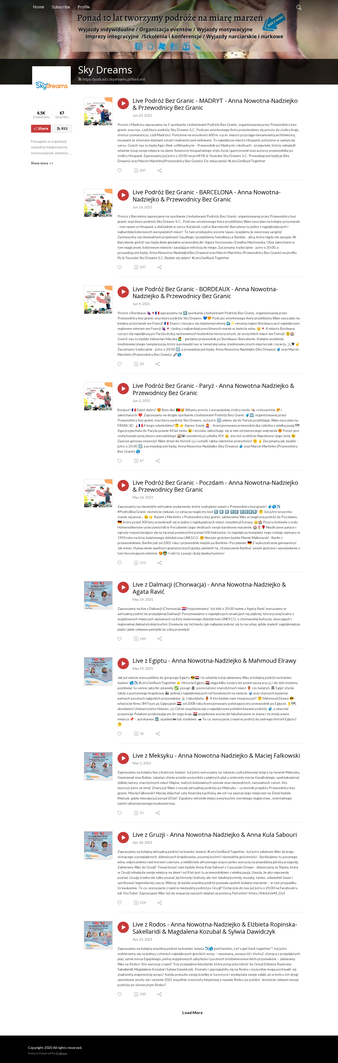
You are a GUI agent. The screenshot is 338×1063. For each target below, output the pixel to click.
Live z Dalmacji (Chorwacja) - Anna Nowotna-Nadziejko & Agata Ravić (209, 588)
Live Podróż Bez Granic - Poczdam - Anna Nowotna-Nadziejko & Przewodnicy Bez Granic (215, 486)
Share (43, 128)
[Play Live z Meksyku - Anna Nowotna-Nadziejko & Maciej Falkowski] (123, 758)
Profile (84, 7)
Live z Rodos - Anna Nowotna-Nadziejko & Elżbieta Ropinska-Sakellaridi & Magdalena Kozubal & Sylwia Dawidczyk (215, 928)
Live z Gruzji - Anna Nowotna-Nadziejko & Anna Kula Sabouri (215, 834)
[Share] (160, 170)
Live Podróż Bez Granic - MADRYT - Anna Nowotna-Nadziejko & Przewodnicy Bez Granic (215, 104)
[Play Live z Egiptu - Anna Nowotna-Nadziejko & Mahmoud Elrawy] (123, 663)
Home (38, 7)
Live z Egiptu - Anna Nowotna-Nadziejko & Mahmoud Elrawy (214, 660)
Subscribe (61, 7)
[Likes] (120, 170)
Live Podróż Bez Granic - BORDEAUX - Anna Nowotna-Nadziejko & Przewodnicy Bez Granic (205, 293)
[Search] (298, 7)
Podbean (61, 1053)
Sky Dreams (105, 69)
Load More (192, 1012)
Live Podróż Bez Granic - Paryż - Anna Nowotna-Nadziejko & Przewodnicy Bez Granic (213, 389)
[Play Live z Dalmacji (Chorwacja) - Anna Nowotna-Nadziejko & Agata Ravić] (123, 587)
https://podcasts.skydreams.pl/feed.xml (114, 79)
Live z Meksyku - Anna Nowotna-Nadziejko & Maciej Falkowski (216, 755)
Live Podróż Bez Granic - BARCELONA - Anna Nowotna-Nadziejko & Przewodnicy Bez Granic (207, 196)
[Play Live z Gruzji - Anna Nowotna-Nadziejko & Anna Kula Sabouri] (123, 837)
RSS (64, 128)
